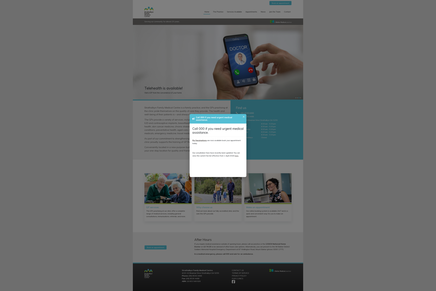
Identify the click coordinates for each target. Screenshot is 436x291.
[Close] (243, 117)
